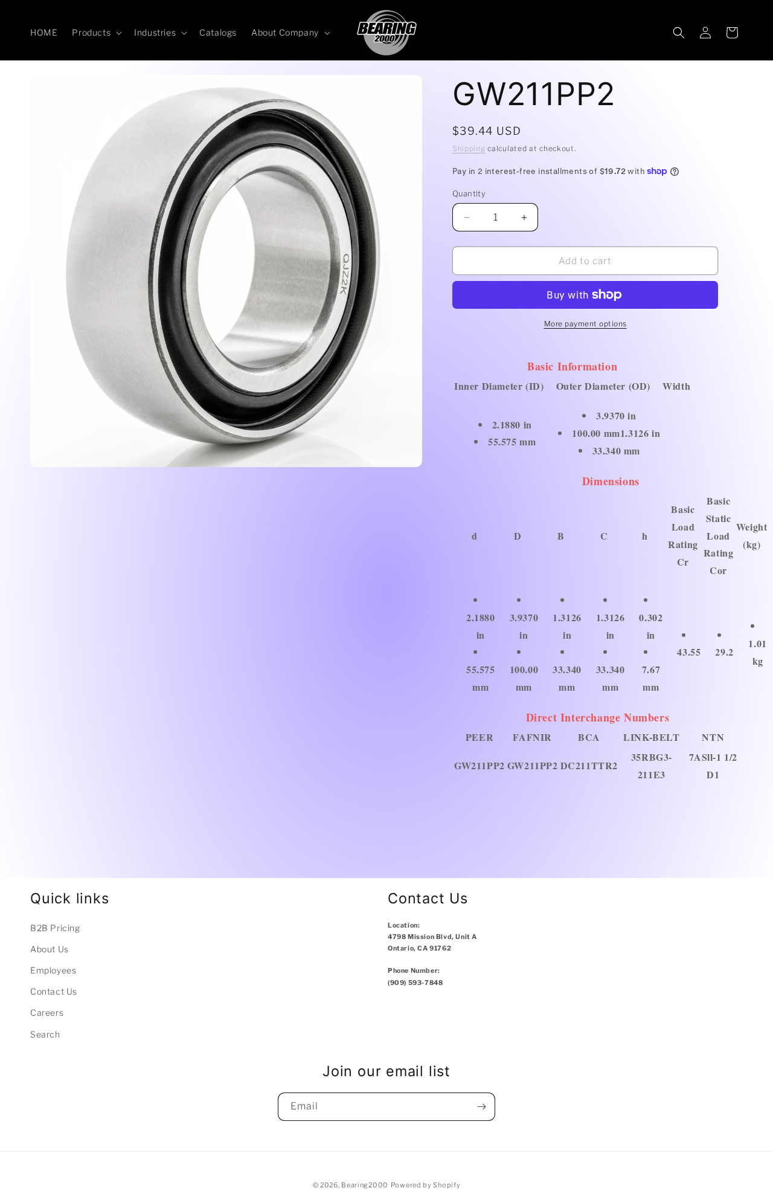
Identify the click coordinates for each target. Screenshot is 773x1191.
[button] (96, 32)
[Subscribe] (481, 1107)
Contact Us (53, 991)
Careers (46, 1012)
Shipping (469, 148)
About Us (49, 949)
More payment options (585, 323)
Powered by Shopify (426, 1185)
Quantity (469, 193)
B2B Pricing (55, 928)
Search (45, 1034)
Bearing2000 (364, 1185)
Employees (53, 970)
